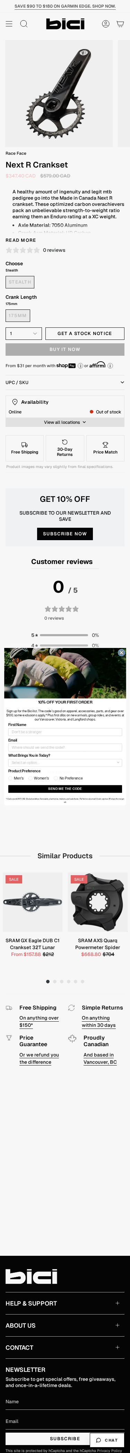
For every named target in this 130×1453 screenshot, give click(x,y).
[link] (65, 673)
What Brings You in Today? (29, 755)
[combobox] (63, 762)
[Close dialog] (121, 652)
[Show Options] (118, 762)
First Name (17, 725)
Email (12, 740)
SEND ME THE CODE (65, 788)
